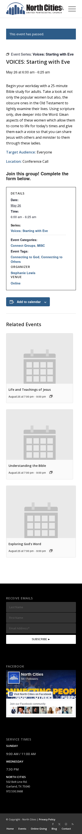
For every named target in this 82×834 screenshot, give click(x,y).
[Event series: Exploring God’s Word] (50, 550)
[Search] (59, 9)
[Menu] (70, 9)
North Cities (32, 674)
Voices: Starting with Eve (29, 230)
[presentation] (39, 358)
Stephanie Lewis (23, 273)
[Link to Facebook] (53, 824)
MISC (41, 245)
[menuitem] (59, 9)
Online (16, 283)
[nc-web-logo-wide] (34, 9)
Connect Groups (23, 245)
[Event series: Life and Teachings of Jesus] (50, 396)
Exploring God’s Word (25, 544)
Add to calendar (29, 301)
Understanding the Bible (27, 466)
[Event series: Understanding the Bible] (50, 472)
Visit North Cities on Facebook (32, 694)
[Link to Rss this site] (72, 824)
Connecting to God (25, 257)
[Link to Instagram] (66, 824)
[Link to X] (59, 824)
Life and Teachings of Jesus (30, 389)
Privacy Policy (47, 819)
